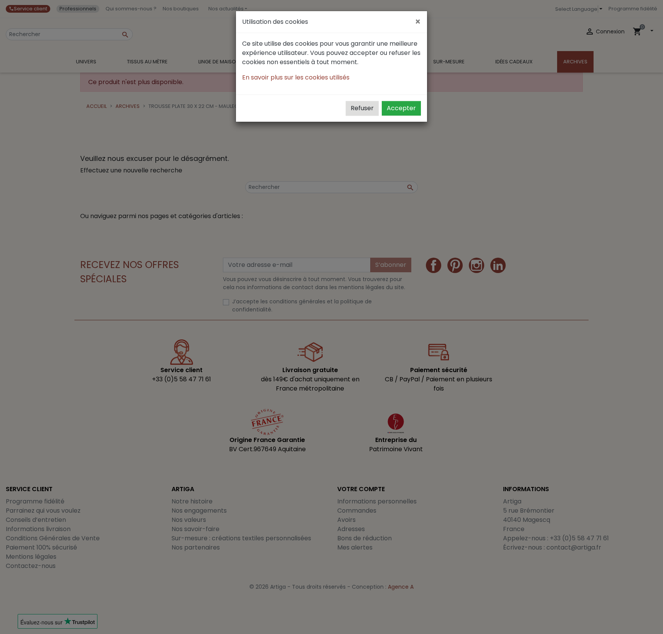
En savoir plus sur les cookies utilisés (296, 77)
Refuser (362, 108)
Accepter (401, 108)
